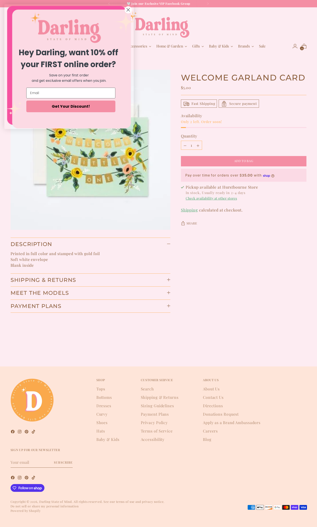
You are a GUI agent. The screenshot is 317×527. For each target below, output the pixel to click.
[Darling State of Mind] (158, 24)
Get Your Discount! (71, 106)
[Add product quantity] (198, 145)
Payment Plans (155, 414)
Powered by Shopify (26, 511)
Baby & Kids (107, 439)
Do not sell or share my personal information (45, 506)
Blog (207, 439)
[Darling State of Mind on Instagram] (20, 432)
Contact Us (213, 397)
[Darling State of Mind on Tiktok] (33, 432)
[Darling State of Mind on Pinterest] (27, 432)
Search (147, 388)
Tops (100, 388)
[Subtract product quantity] (185, 145)
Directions (213, 405)
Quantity (189, 136)
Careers (210, 431)
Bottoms (104, 397)
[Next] (208, 3)
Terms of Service (157, 431)
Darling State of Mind (55, 502)
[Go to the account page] (295, 46)
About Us (211, 388)
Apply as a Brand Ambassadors (232, 422)
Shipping (189, 210)
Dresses (103, 405)
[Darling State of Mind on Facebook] (13, 432)
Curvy (102, 414)
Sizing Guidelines (157, 405)
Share (192, 223)
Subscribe (63, 462)
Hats (100, 431)
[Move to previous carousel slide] (293, 351)
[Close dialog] (128, 10)
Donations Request (221, 414)
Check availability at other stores (211, 198)
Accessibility (153, 439)
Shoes (102, 422)
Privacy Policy (154, 422)
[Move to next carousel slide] (303, 351)
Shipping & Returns (160, 397)
